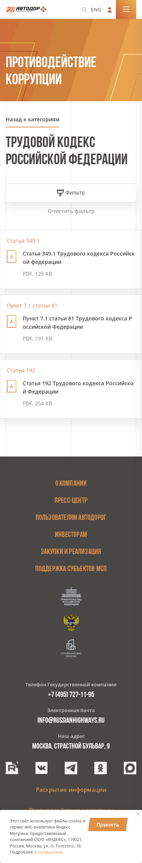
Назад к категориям (32, 119)
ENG (96, 9)
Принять (108, 824)
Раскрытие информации (71, 789)
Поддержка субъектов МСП (71, 569)
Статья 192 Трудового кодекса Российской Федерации (78, 387)
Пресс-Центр (71, 501)
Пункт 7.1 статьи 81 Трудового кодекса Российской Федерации (77, 322)
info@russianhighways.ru (71, 721)
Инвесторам (71, 535)
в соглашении (48, 852)
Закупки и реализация (71, 552)
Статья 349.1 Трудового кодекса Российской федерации (79, 257)
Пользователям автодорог (71, 518)
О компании (71, 484)
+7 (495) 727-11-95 (71, 695)
